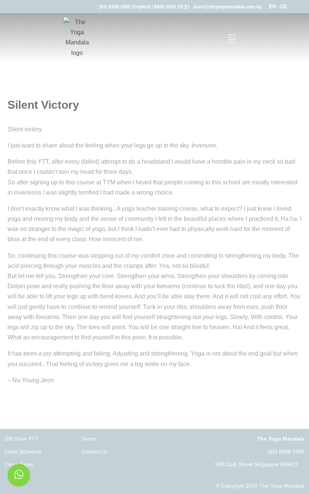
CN (283, 6)
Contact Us (94, 451)
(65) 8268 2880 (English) (125, 6)
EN (272, 6)
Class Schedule (23, 451)
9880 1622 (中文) (172, 6)
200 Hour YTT (21, 439)
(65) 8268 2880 (286, 451)
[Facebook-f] (297, 6)
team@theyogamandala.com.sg (227, 6)
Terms (88, 439)
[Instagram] (306, 6)
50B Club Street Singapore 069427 (256, 464)
